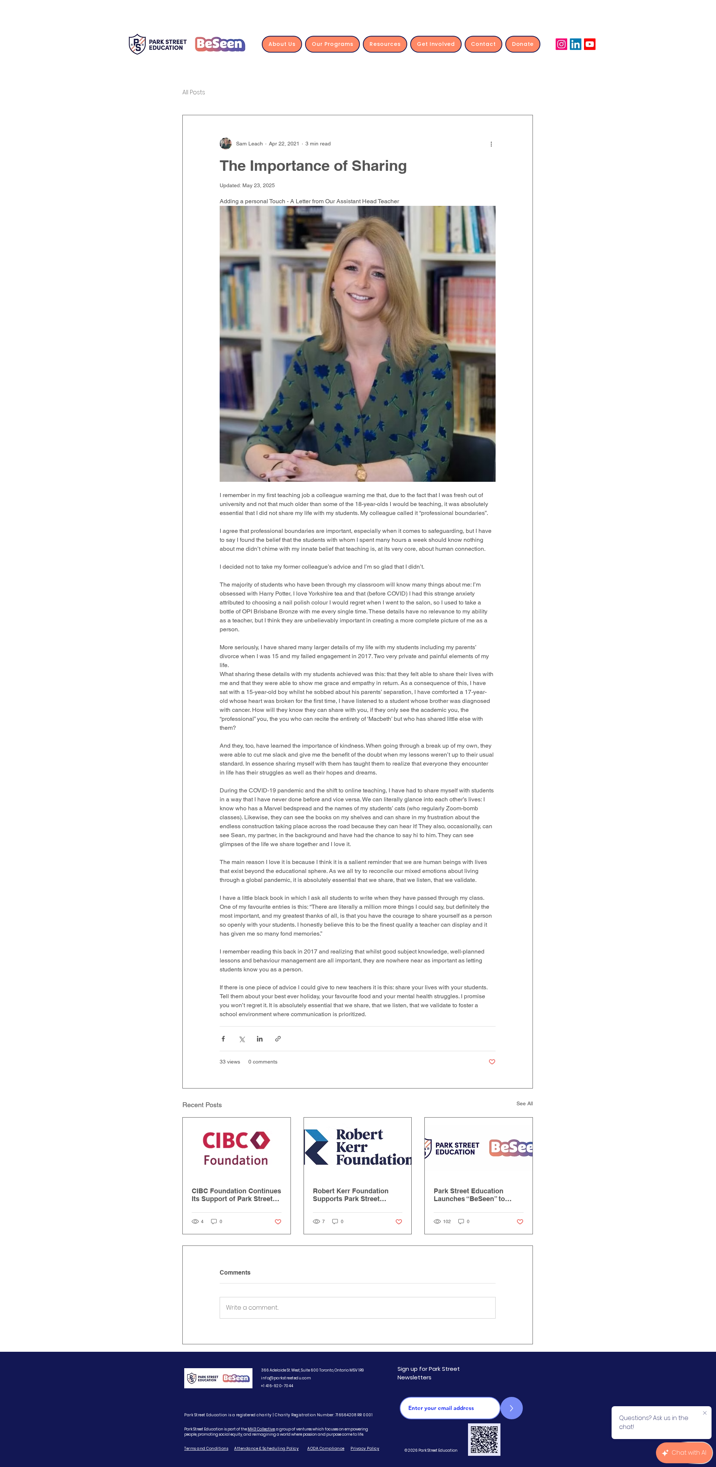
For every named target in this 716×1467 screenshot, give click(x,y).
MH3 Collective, (261, 1429)
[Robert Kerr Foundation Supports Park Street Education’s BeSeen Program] (358, 1148)
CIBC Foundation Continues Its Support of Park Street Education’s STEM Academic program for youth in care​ (236, 1195)
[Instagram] (561, 44)
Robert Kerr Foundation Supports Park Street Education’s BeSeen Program (351, 1195)
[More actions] (491, 143)
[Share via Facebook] (223, 1038)
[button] (282, 44)
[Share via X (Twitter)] (241, 1038)
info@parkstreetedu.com (286, 1378)
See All (524, 1103)
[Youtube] (590, 44)
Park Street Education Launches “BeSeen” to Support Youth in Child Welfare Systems (469, 1195)
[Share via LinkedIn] (259, 1038)
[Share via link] (278, 1038)
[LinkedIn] (575, 44)
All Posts (193, 92)
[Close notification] (705, 1413)
